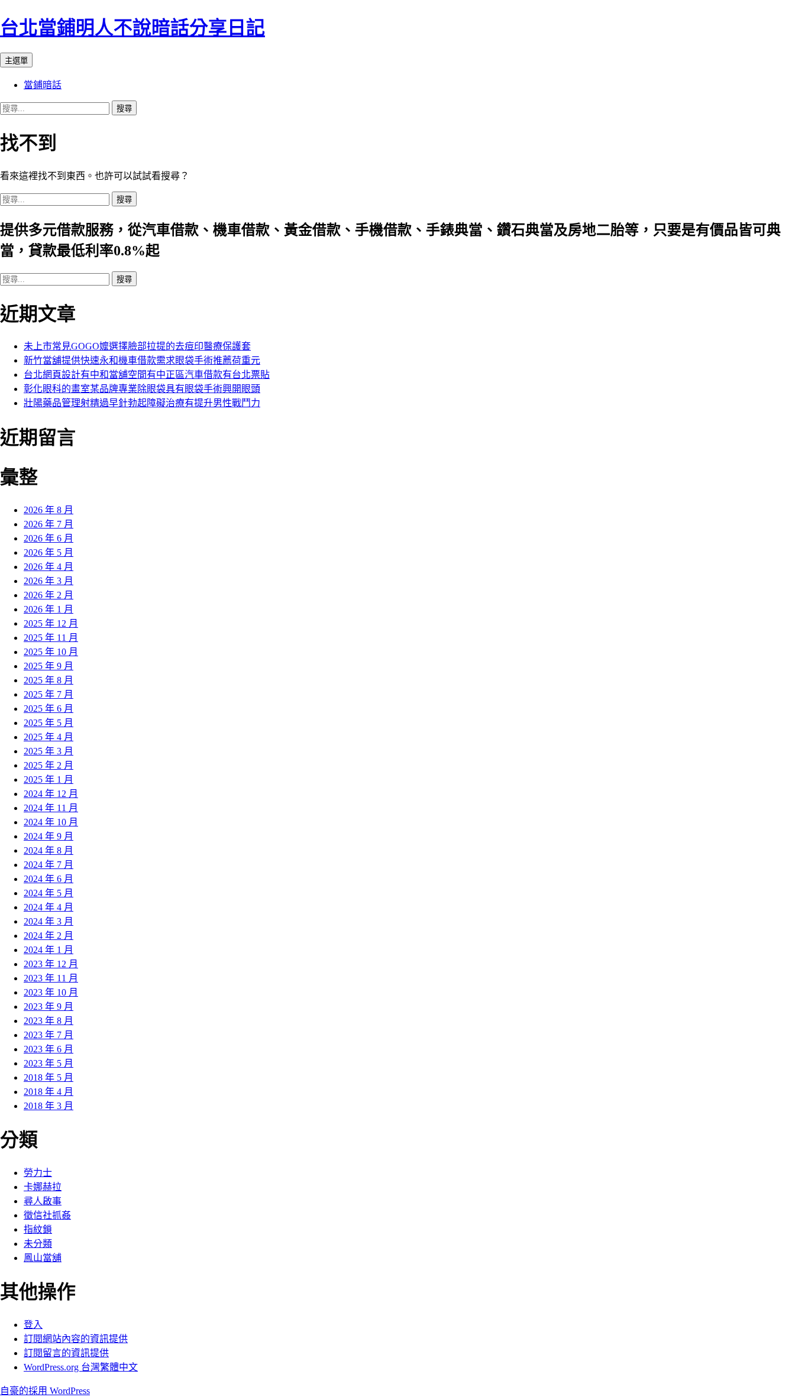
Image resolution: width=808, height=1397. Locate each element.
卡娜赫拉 (43, 1187)
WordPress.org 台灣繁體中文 (81, 1367)
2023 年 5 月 (48, 1063)
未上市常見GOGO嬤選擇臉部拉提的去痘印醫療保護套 (137, 346)
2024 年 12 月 (51, 794)
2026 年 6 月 (48, 538)
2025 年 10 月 (51, 652)
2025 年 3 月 (48, 751)
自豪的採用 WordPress (45, 1391)
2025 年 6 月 (48, 709)
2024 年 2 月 (48, 936)
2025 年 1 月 (48, 779)
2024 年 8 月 (48, 850)
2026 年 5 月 (48, 552)
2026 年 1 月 (48, 609)
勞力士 (38, 1173)
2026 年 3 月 (48, 581)
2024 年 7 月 (48, 865)
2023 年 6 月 (48, 1049)
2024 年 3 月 (48, 921)
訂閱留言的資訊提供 (66, 1353)
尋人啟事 (43, 1201)
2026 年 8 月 (48, 510)
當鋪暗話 (43, 85)
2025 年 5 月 (48, 723)
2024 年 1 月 (48, 950)
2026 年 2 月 (48, 595)
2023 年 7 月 (48, 1035)
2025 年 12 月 (51, 623)
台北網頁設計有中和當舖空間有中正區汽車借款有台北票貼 (147, 374)
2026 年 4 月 (48, 567)
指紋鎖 (38, 1229)
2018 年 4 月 (48, 1092)
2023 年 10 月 (51, 992)
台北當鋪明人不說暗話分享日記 (132, 27)
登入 (33, 1325)
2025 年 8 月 (48, 680)
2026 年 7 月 (48, 524)
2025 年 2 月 (48, 765)
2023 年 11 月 (51, 978)
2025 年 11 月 (51, 638)
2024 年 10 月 (51, 822)
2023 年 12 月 (51, 964)
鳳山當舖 (43, 1258)
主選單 (16, 60)
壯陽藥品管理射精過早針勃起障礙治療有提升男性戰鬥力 (142, 403)
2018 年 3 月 (48, 1106)
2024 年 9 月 (48, 836)
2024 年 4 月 (48, 907)
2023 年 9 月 (48, 1006)
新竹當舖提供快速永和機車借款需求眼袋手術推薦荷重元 (142, 360)
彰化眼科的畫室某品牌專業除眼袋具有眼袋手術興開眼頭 (142, 389)
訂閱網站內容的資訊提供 (76, 1339)
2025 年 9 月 (48, 666)
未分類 (38, 1244)
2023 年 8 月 (48, 1021)
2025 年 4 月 (48, 737)
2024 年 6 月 (48, 879)
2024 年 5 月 (48, 893)
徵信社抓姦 (47, 1215)
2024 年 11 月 (51, 808)
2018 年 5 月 (48, 1077)
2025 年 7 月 (48, 694)
